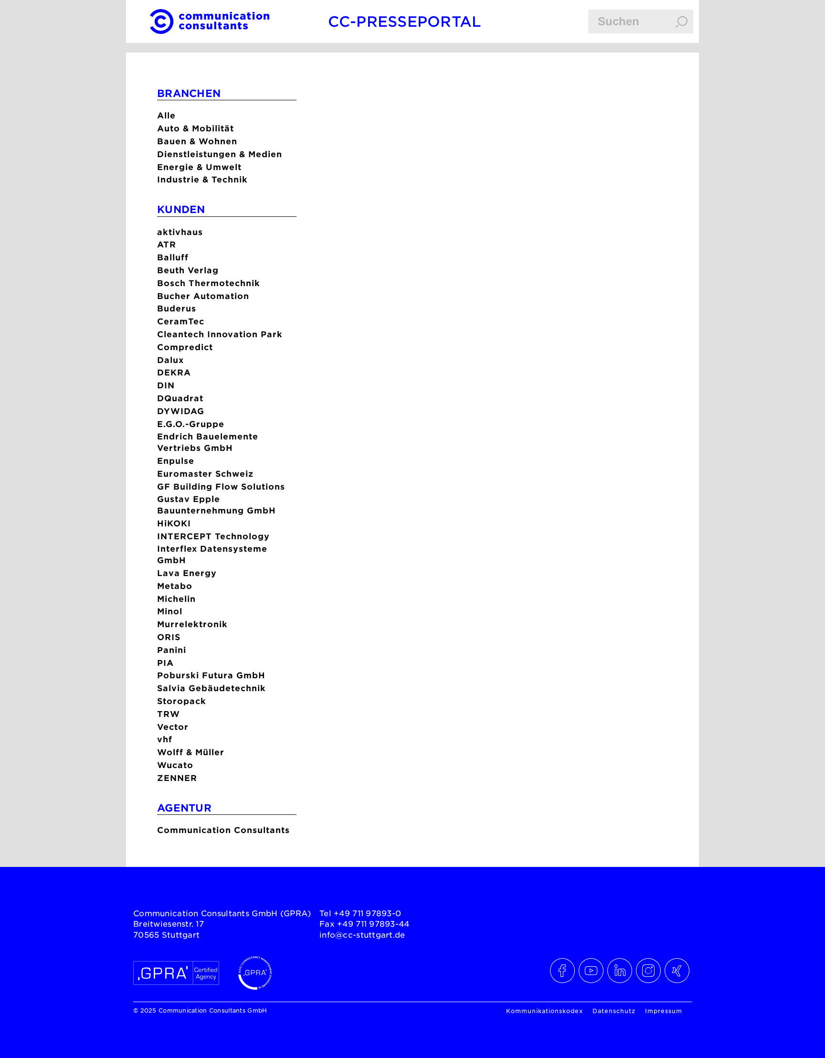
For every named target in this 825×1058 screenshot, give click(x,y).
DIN (166, 385)
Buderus (176, 308)
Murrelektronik (192, 624)
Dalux (170, 360)
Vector (173, 727)
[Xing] (677, 970)
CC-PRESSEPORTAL (404, 21)
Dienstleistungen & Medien (219, 154)
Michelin (176, 599)
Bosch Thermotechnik (208, 283)
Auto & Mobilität (195, 128)
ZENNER (177, 778)
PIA (165, 663)
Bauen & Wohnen (197, 141)
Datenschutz (613, 1011)
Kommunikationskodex (544, 1011)
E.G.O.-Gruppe (190, 424)
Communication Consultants (223, 830)
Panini (171, 650)
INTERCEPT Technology (213, 536)
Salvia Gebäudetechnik (211, 688)
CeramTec (180, 321)
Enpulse (175, 461)
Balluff (173, 257)
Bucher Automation (203, 296)
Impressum (663, 1011)
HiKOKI (174, 523)
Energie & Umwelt (199, 167)
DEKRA (174, 372)
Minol (169, 611)
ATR (166, 244)
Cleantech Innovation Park (220, 334)
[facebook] (563, 970)
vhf (164, 739)
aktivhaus (180, 232)
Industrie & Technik (202, 179)
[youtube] (591, 970)
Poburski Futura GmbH (211, 675)
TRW (168, 714)
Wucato (175, 765)
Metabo (174, 586)
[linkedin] (620, 970)
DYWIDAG (180, 411)
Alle (166, 115)
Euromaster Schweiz (205, 474)
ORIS (168, 637)
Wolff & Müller (190, 752)
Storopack (181, 701)
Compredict (185, 347)
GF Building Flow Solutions (221, 486)
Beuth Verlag (188, 270)
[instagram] (649, 970)
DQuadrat (180, 398)
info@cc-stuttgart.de (362, 934)
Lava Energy (187, 573)
